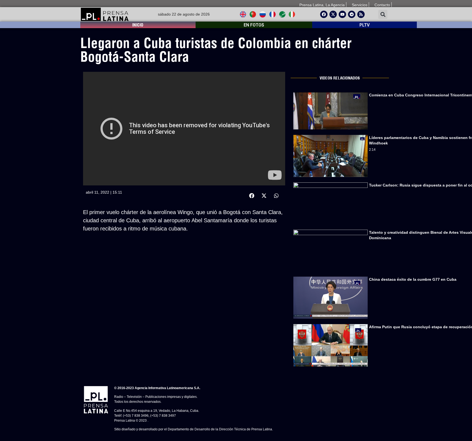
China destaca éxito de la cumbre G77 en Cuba (412, 279)
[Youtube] (342, 14)
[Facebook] (324, 14)
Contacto (382, 5)
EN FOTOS (254, 25)
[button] (382, 14)
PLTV (364, 25)
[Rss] (361, 14)
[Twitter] (333, 14)
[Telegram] (351, 14)
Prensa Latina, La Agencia (322, 5)
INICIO (137, 25)
